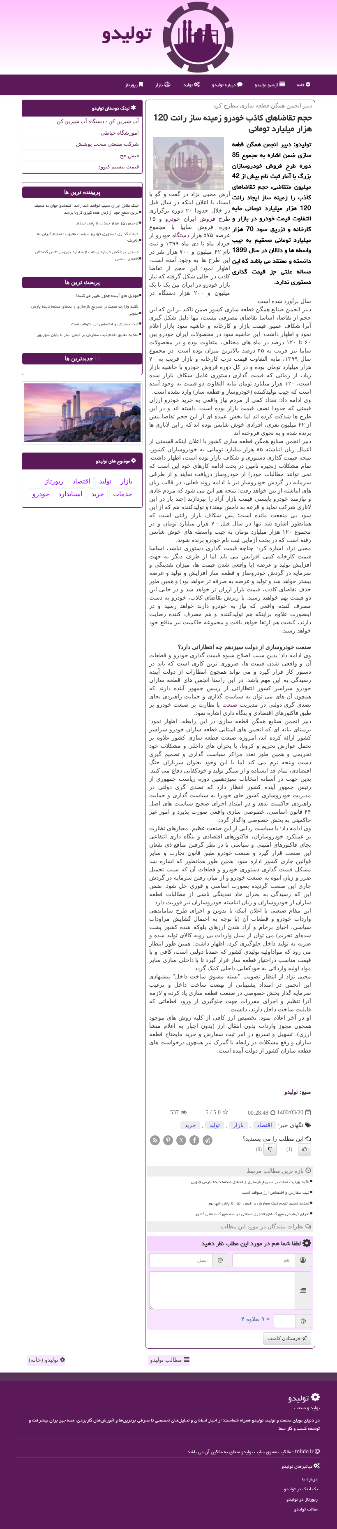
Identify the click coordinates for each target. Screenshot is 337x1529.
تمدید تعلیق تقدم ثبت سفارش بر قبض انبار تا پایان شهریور (258, 1203)
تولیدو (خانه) (44, 1360)
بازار (159, 84)
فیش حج (129, 155)
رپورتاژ (132, 84)
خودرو (172, 219)
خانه (301, 84)
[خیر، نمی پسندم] (270, 1149)
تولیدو (126, 32)
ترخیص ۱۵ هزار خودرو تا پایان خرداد (107, 223)
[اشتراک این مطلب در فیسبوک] (194, 1140)
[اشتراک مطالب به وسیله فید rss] (155, 1140)
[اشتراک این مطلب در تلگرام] (207, 1140)
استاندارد (70, 493)
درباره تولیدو (224, 84)
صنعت (230, 705)
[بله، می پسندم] (304, 1149)
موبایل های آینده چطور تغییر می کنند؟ (107, 296)
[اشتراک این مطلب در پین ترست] (168, 1140)
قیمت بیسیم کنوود (118, 166)
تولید (188, 84)
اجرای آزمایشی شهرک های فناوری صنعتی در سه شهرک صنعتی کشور (252, 1214)
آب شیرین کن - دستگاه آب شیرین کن (98, 121)
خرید (190, 1125)
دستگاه (180, 235)
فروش (207, 219)
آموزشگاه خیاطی (120, 133)
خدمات (122, 493)
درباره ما (310, 1479)
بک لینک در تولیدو (301, 1489)
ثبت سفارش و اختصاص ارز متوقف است (275, 1192)
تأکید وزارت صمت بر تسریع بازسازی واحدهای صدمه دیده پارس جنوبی (250, 1182)
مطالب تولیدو (167, 1360)
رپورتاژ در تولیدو (302, 1499)
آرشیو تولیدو (267, 84)
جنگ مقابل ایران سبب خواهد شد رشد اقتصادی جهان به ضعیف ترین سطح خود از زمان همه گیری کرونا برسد (86, 209)
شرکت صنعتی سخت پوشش (107, 144)
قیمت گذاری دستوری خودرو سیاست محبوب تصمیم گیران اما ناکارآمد (87, 237)
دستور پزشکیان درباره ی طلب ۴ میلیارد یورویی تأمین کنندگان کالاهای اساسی (86, 255)
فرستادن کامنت (285, 1338)
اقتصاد (264, 1125)
